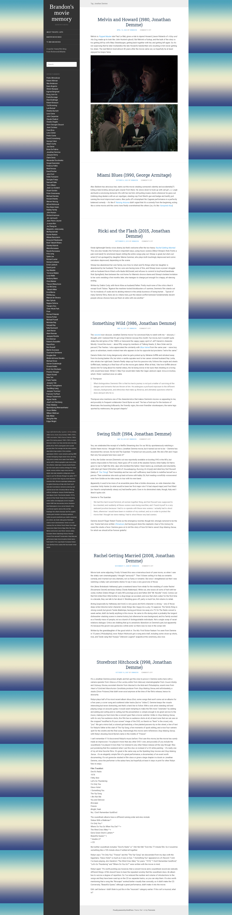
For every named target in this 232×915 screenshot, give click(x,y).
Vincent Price (50, 536)
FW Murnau (51, 295)
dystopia (69, 481)
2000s (48, 435)
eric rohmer (50, 520)
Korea (74, 468)
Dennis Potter (52, 317)
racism (49, 462)
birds (69, 443)
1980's (69, 435)
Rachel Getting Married (165, 248)
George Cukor (52, 141)
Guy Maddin (51, 270)
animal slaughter (69, 501)
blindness (72, 503)
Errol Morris (51, 292)
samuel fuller (56, 479)
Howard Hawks (52, 199)
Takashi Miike (52, 289)
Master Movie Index (54, 37)
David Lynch (51, 267)
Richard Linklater (53, 262)
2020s (74, 432)
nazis (60, 459)
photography (66, 473)
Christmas (62, 490)
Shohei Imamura (53, 215)
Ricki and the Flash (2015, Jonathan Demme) (134, 233)
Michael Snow (52, 361)
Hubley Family (52, 210)
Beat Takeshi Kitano (54, 243)
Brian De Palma (52, 149)
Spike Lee (50, 256)
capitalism (70, 514)
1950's (74, 437)
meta (48, 487)
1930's (69, 440)
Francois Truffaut (53, 394)
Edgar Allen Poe (66, 528)
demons (71, 470)
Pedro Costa (51, 136)
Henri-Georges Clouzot (55, 125)
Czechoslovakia (59, 522)
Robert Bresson (52, 103)
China (64, 451)
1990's (49, 437)
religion (60, 457)
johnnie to (49, 498)
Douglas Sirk (51, 355)
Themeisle (151, 910)
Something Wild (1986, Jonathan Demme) (134, 323)
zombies (68, 451)
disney (73, 473)
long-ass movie (65, 479)
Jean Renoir (51, 331)
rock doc (65, 448)
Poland (67, 525)
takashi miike (70, 506)
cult (60, 484)
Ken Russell (51, 347)
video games (63, 520)
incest (53, 522)
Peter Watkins (52, 405)
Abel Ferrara (51, 169)
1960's (60, 437)
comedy (56, 459)
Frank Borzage (52, 97)
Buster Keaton (52, 234)
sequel (60, 440)
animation (54, 437)
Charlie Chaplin (52, 122)
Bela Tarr (50, 377)
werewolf (57, 536)
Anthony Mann (52, 278)
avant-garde (62, 446)
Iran (68, 476)
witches (58, 470)
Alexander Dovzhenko (55, 160)
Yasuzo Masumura (54, 284)
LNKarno (57, 462)
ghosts (48, 446)
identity (65, 443)
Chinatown (119, 524)
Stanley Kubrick (52, 245)
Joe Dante (50, 147)
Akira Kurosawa (52, 248)
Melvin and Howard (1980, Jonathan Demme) (134, 22)
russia (60, 454)
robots (56, 465)
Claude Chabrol (52, 119)
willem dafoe (50, 501)
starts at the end (63, 509)
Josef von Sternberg (54, 402)
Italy (75, 443)
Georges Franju (52, 180)
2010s (69, 432)
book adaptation (58, 473)
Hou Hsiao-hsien (53, 207)
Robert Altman (52, 81)
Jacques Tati (51, 383)
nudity (48, 517)
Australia (72, 479)
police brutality (60, 468)
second (97, 335)
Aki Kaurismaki (52, 232)
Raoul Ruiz (51, 344)
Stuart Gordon (52, 191)
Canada (64, 465)
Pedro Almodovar (53, 78)
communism (54, 531)
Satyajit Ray (51, 325)
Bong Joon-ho (52, 94)
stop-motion (50, 451)
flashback (70, 520)
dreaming (55, 484)
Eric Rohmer (51, 339)
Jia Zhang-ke (52, 226)
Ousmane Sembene (54, 353)
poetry (71, 476)
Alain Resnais (52, 333)
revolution (49, 481)
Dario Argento (52, 86)
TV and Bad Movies (54, 42)
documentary (63, 435)
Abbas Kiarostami (53, 237)
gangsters (63, 462)
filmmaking (54, 440)
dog (62, 484)
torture (66, 503)
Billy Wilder (51, 416)
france (64, 437)
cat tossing (63, 514)
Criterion (69, 437)
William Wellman (53, 413)
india (65, 484)
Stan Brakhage (52, 100)
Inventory (49, 525)
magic (62, 470)
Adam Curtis (51, 144)
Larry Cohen (51, 133)
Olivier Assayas (52, 89)
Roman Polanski (53, 314)
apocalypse (50, 454)
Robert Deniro (58, 528)
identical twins (54, 544)
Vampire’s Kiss (166, 205)
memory (53, 470)
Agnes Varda (51, 399)
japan (48, 440)
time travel (52, 468)
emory (66, 470)
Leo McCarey (51, 287)
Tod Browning (52, 105)
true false (60, 443)
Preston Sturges (53, 372)
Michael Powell (52, 320)
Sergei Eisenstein (53, 163)
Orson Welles (51, 410)
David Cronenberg (53, 138)
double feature (71, 465)
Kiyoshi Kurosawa (53, 251)
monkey (49, 514)
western (59, 451)
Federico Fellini (52, 166)
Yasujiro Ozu (51, 306)
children (55, 454)
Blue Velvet (145, 347)
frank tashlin (50, 542)
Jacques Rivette (53, 336)
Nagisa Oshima (52, 303)
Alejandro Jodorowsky (55, 229)
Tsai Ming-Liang (52, 388)
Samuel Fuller (52, 182)
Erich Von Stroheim (54, 369)
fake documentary (59, 503)
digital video (50, 473)
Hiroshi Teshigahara (54, 386)
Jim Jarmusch (52, 218)
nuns (48, 544)
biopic (56, 539)
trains (68, 457)
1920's (56, 446)
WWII (74, 454)
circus (59, 506)
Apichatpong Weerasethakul (57, 408)
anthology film (68, 468)
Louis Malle (51, 276)
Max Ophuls (51, 300)
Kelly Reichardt (52, 328)
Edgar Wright (51, 421)
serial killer (55, 490)
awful (52, 462)
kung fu (49, 476)
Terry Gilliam (51, 185)
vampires (65, 454)
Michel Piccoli (61, 525)
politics (74, 448)
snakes (61, 544)
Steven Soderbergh (54, 364)
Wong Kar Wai (52, 419)
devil (51, 487)
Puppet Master (105, 36)
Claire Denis (51, 158)
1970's (74, 435)
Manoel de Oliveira (54, 298)
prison (74, 462)
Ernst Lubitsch (52, 265)
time (48, 506)
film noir (54, 525)
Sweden (68, 495)
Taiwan (66, 522)
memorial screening (66, 487)
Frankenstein (64, 536)
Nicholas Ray (51, 322)
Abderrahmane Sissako (56, 358)
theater (49, 470)
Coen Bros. (51, 130)
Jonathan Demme (53, 152)
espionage (64, 481)
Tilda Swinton (61, 495)
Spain (60, 465)
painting (70, 454)
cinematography (59, 501)
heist (48, 495)
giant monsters (55, 514)
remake (49, 457)
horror (52, 435)
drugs (55, 451)
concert (49, 503)
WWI (52, 503)
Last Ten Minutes (56, 476)
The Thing (103, 472)
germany (49, 448)
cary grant (53, 517)
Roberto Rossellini (53, 342)
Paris (54, 512)
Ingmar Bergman (53, 92)
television (49, 443)
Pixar (48, 311)
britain (54, 443)
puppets (73, 512)
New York (55, 448)
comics (52, 459)
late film (68, 512)
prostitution (60, 517)
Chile (71, 525)
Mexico (72, 459)
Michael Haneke (53, 196)
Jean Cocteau (52, 127)
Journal (63, 506)
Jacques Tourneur (53, 391)
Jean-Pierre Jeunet (54, 221)
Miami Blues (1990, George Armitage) (134, 175)
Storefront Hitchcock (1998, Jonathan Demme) (134, 664)
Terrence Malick (53, 273)
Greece (73, 542)
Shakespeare (53, 506)
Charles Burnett (52, 111)
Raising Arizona (122, 202)
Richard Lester (52, 259)
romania (68, 531)
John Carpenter (52, 116)
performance (50, 539)
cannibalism (56, 487)
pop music (69, 462)
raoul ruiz (49, 479)
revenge (60, 448)
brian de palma (62, 539)
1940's (64, 440)
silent (67, 446)
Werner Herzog (52, 202)
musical (73, 440)
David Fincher (52, 171)
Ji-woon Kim (51, 223)
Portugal (64, 476)
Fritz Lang (50, 254)
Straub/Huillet (52, 366)
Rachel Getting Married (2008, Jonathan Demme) (134, 558)
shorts (56, 435)
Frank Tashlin (52, 380)
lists (72, 443)
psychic (56, 509)
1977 (75, 476)
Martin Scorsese (53, 350)
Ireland (69, 539)
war (48, 468)
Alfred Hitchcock (53, 204)
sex (72, 457)
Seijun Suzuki (52, 375)
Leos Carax (51, 114)
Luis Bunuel (51, 108)
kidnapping (54, 457)
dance (64, 457)
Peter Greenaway (53, 193)
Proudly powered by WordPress (123, 910)
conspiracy (73, 517)
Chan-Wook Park (53, 309)
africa (52, 446)
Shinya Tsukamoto (54, 397)
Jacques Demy (52, 155)
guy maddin (66, 517)
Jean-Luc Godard (53, 188)
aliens (70, 448)
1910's (73, 495)
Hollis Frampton (52, 177)
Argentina (71, 492)
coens (73, 539)
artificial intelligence (52, 492)
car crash (71, 522)
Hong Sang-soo (72, 536)
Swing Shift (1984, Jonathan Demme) (134, 434)
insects (49, 522)
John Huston (51, 213)
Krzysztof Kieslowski (54, 240)
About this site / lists (55, 32)
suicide (72, 446)
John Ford (50, 174)
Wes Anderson (52, 83)
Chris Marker (51, 281)
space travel (65, 459)
